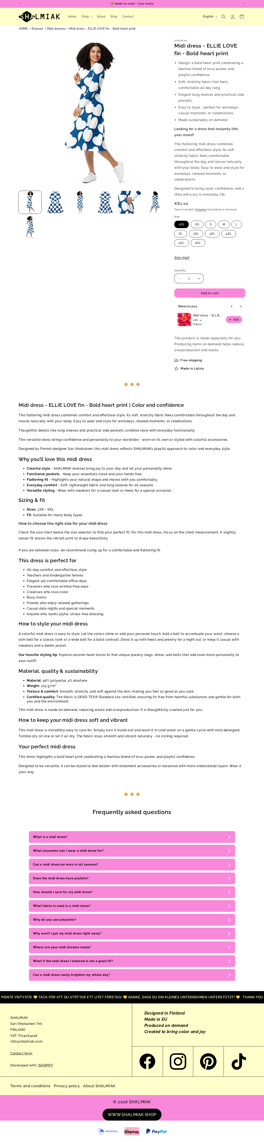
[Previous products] (231, 306)
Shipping (200, 209)
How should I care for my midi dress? (63, 892)
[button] (86, 16)
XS (197, 224)
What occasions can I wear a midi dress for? (68, 851)
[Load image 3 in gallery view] (79, 202)
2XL (196, 233)
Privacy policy (67, 1086)
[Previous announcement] (20, 4)
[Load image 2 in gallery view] (55, 202)
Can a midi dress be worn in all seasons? (65, 864)
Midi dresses (56, 28)
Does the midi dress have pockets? (61, 878)
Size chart (182, 258)
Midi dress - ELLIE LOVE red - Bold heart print (208, 315)
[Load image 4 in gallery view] (104, 202)
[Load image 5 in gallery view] (129, 202)
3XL (212, 233)
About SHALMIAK (99, 1086)
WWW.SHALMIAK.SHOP (132, 1114)
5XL (181, 243)
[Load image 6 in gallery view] (154, 202)
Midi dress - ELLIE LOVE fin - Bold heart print (103, 28)
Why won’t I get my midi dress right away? (67, 933)
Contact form (21, 1053)
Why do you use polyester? (54, 920)
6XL (198, 243)
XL (181, 233)
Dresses (37, 28)
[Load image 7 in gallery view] (30, 227)
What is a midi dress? (50, 837)
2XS (181, 224)
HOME (23, 28)
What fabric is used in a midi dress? (62, 906)
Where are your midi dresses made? (62, 947)
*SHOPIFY (45, 1065)
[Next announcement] (244, 4)
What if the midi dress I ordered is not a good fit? (73, 961)
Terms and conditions (30, 1086)
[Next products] (240, 306)
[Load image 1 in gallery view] (30, 202)
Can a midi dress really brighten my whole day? (71, 975)
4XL (229, 233)
